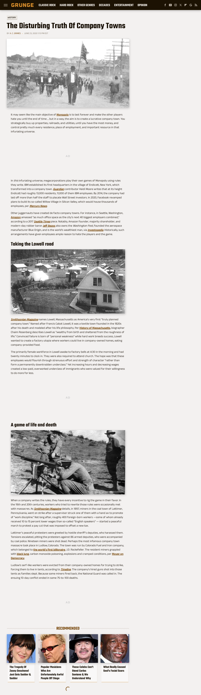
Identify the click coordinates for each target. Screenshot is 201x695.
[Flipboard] (185, 5)
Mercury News (38, 205)
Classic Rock (47, 5)
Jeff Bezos (49, 225)
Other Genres (86, 5)
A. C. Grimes (15, 33)
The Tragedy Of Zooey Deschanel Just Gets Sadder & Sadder (20, 672)
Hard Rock (66, 5)
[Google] (190, 5)
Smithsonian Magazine (24, 319)
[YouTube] (170, 5)
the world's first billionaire (49, 549)
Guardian (58, 189)
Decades (104, 5)
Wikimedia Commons (114, 311)
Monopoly (63, 114)
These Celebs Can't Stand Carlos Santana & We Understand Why (82, 672)
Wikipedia (123, 105)
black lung (23, 553)
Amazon (16, 217)
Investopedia (95, 229)
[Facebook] (165, 5)
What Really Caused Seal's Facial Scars (114, 669)
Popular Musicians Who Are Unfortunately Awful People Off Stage (52, 672)
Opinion (142, 5)
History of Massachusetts (94, 327)
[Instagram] (175, 5)
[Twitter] (180, 5)
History (12, 17)
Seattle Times (42, 221)
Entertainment (123, 5)
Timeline (66, 569)
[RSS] (196, 5)
